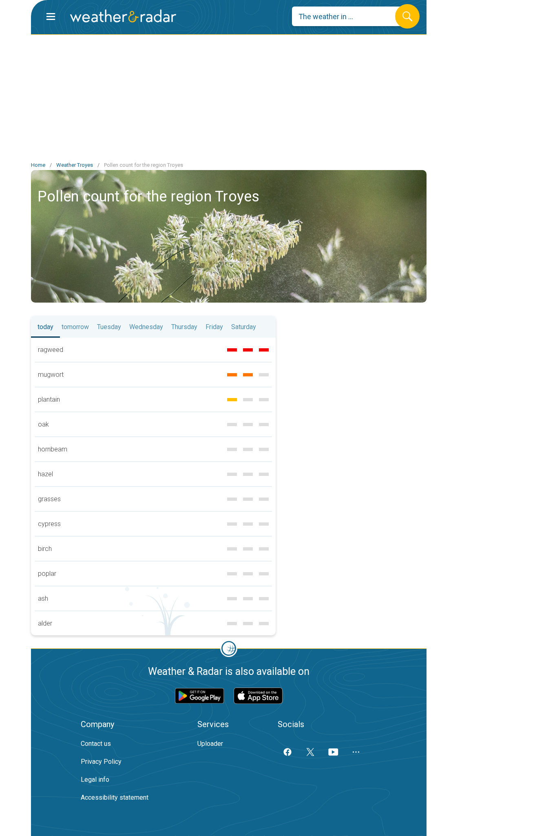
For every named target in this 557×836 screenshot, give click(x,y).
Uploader (210, 744)
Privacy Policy (101, 761)
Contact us (96, 744)
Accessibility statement (114, 797)
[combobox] (349, 16)
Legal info (95, 779)
